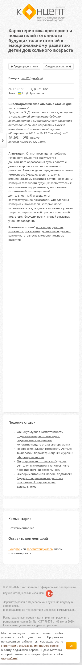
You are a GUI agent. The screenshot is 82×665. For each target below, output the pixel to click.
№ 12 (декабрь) (32, 78)
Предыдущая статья (25, 66)
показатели (32, 231)
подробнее (9, 658)
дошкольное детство (56, 231)
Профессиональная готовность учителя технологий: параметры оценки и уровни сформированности (45, 453)
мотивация (43, 227)
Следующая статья (57, 66)
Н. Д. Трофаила (32, 93)
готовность (15, 231)
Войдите (14, 549)
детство (57, 227)
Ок (71, 645)
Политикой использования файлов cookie (30, 645)
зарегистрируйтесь (40, 549)
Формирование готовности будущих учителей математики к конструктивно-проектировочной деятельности (43, 465)
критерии (14, 235)
